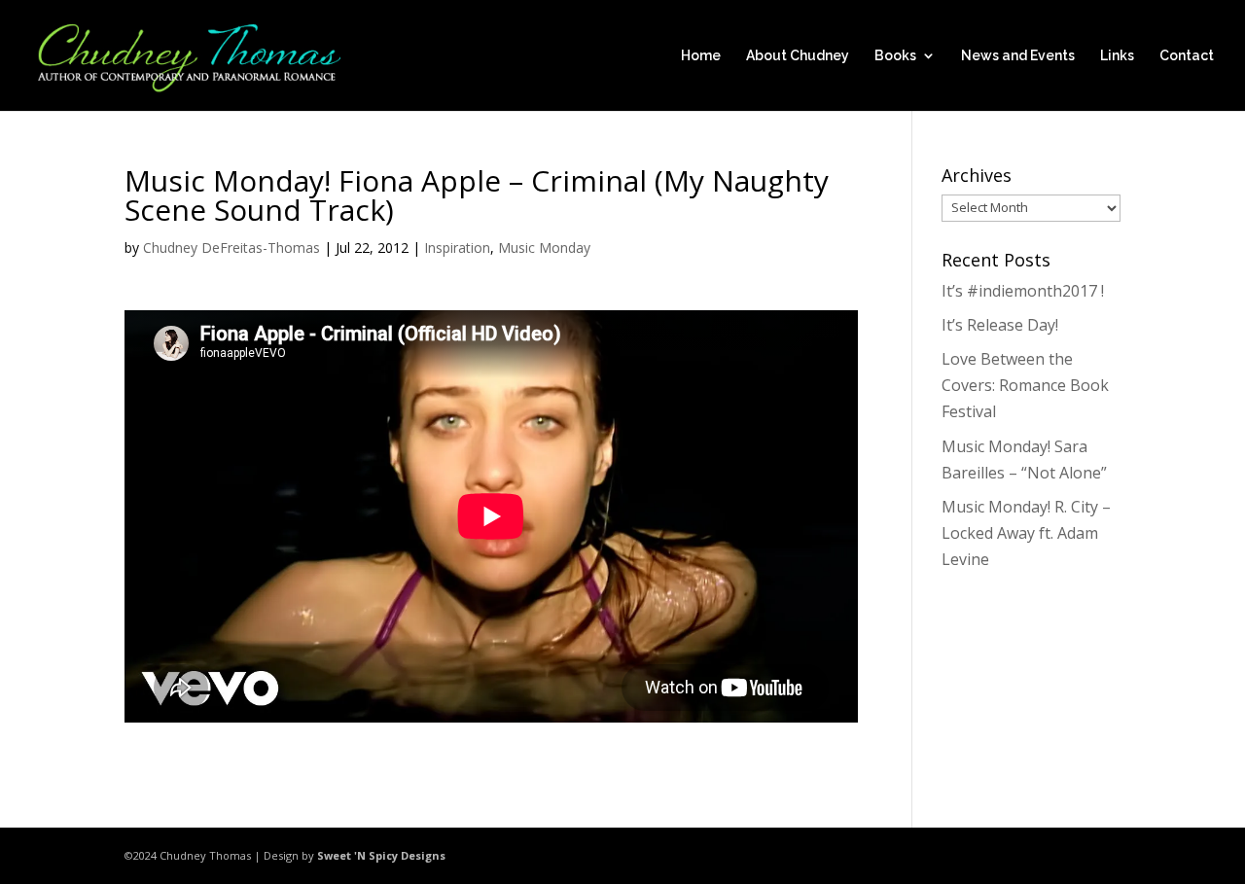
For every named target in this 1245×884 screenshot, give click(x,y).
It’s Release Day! (1000, 325)
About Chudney (797, 56)
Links (1117, 56)
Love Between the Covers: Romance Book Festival (1025, 385)
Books (895, 56)
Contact (1186, 56)
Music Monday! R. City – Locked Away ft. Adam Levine (1026, 533)
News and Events (1018, 56)
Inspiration (457, 247)
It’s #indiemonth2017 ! (1023, 290)
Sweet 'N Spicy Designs (381, 855)
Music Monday (544, 247)
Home (701, 56)
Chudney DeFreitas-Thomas (231, 247)
